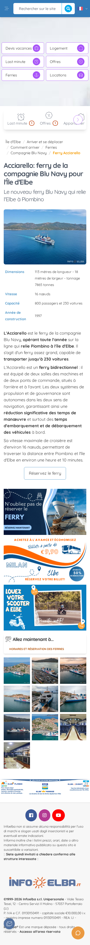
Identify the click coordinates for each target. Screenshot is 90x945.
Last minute (15, 61)
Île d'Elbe (13, 141)
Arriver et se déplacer (45, 141)
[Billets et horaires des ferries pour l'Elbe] (45, 512)
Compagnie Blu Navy (29, 153)
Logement (58, 48)
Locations (58, 75)
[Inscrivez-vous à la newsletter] (9, 923)
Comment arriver (25, 147)
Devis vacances (19, 48)
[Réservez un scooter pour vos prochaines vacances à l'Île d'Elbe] (45, 608)
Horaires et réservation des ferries (36, 649)
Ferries (11, 75)
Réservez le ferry (45, 473)
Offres (55, 61)
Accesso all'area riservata (40, 931)
